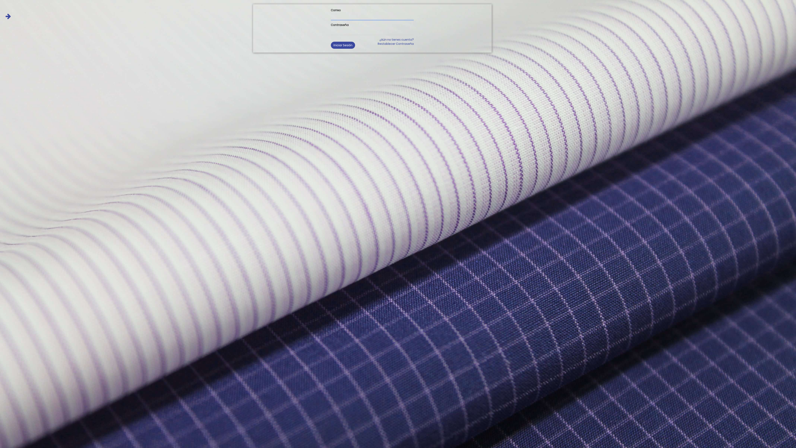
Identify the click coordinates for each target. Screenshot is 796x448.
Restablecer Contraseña (396, 44)
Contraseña (340, 25)
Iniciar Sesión (343, 45)
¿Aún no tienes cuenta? (397, 40)
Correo (336, 10)
